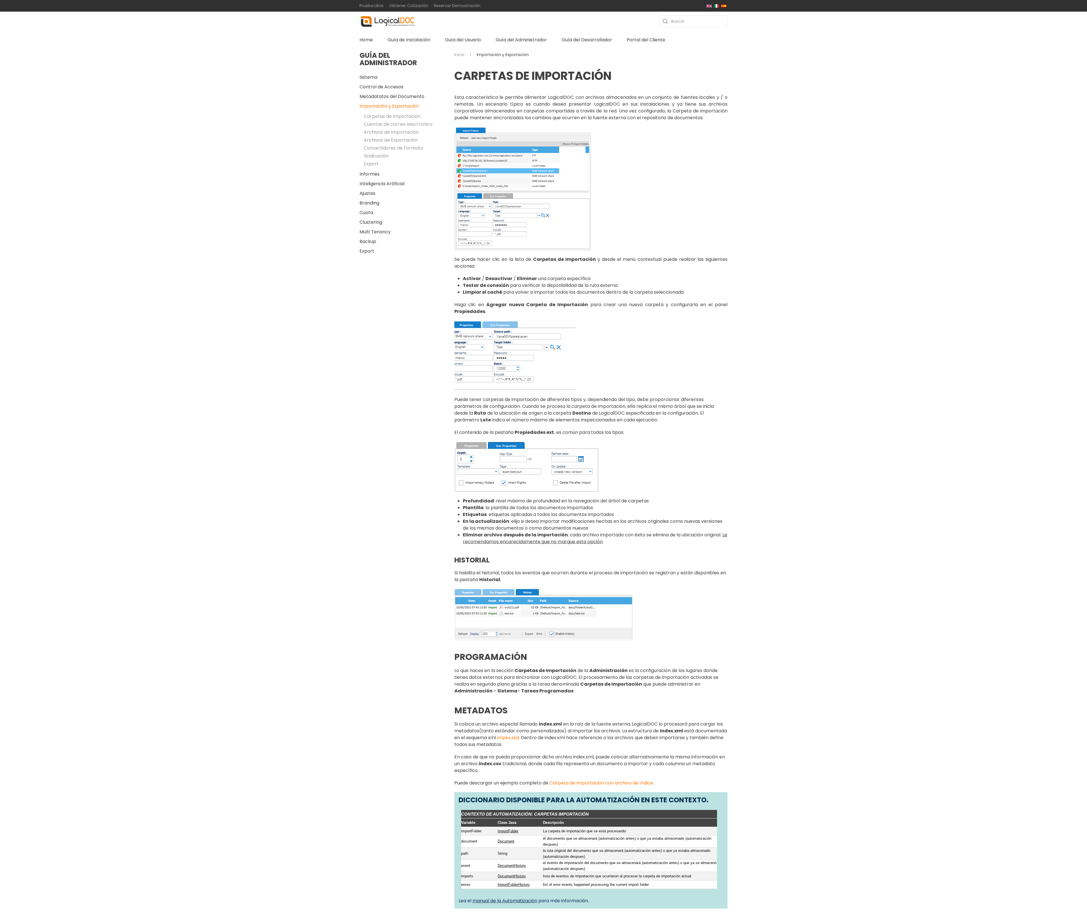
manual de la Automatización (504, 900)
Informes (370, 174)
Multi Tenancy (375, 232)
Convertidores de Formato (393, 148)
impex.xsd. (508, 737)
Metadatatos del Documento (392, 96)
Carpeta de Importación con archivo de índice (601, 783)
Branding (369, 203)
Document (506, 841)
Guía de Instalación (409, 40)
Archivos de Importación (391, 132)
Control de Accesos (381, 87)
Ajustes (367, 193)
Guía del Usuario (463, 40)
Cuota (366, 212)
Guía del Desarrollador (587, 40)
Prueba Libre (372, 5)
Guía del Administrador (521, 40)
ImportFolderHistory (514, 884)
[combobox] (693, 21)
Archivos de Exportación (391, 140)
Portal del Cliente (646, 40)
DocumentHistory (512, 865)
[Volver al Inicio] (388, 21)
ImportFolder (508, 831)
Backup (368, 241)
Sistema (368, 77)
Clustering (371, 222)
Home (366, 40)
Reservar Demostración (457, 5)
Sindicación (376, 156)
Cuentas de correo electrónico (398, 124)
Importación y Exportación (389, 106)
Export (371, 164)
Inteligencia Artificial (382, 183)
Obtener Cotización (408, 5)
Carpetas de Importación (392, 116)
